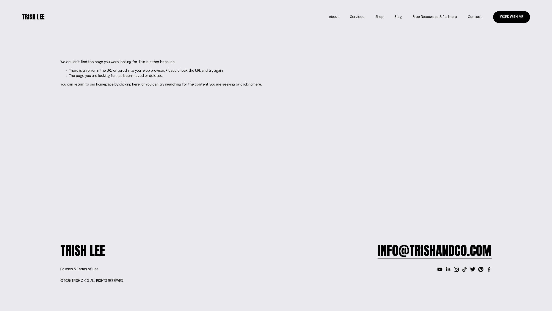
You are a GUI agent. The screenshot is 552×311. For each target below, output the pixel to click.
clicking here (129, 84)
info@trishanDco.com (435, 250)
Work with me (511, 17)
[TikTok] (464, 269)
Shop (379, 17)
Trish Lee (33, 16)
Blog (398, 17)
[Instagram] (456, 269)
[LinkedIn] (448, 269)
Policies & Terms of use (79, 269)
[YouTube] (439, 269)
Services (357, 17)
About (334, 17)
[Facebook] (489, 269)
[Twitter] (472, 269)
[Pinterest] (480, 269)
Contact (475, 17)
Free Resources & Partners (435, 17)
